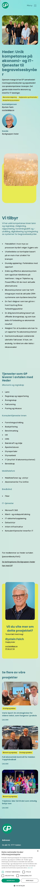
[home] (5, 5)
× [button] (37, 851)
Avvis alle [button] (29, 880)
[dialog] (20, 869)
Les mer (30, 868)
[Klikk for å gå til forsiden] (7, 829)
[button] (31, 6)
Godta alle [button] (11, 880)
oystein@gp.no (11, 646)
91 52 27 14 (10, 649)
